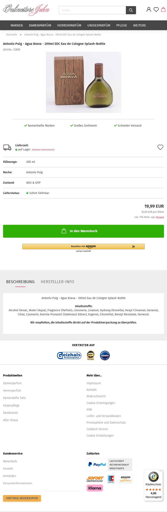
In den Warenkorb (83, 231)
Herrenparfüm (69, 25)
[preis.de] (90, 354)
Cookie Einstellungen (100, 435)
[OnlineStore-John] (28, 10)
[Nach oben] (156, 506)
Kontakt (92, 390)
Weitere (139, 25)
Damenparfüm (40, 25)
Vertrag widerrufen (22, 498)
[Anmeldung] (149, 12)
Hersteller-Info (57, 281)
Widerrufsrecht (96, 396)
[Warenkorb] (163, 12)
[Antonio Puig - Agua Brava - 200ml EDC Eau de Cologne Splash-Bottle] (83, 82)
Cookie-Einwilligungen (101, 403)
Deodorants (10, 413)
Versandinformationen (17, 483)
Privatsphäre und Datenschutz (106, 422)
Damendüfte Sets (14, 398)
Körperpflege (11, 405)
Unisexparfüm (98, 25)
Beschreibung (20, 281)
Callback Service (97, 429)
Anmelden (9, 476)
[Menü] (160, 471)
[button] (83, 248)
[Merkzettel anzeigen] (156, 12)
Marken (17, 25)
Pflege (121, 25)
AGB (89, 409)
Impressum (94, 383)
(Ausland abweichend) (43, 149)
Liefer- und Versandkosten (104, 416)
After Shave (10, 420)
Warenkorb (10, 461)
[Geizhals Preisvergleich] (69, 354)
